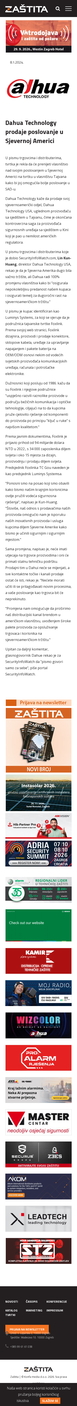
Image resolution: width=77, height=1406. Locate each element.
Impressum (54, 1310)
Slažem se (50, 1401)
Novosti (11, 1301)
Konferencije (56, 1301)
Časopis (31, 1301)
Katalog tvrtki (11, 1312)
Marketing (34, 1310)
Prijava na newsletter (27, 1329)
